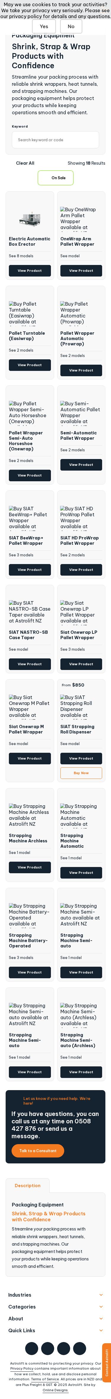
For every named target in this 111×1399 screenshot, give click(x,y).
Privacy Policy (21, 1368)
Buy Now (81, 773)
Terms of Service (45, 1379)
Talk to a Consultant (38, 1151)
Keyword (20, 126)
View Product (30, 271)
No (71, 26)
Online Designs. (56, 1390)
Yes (44, 26)
